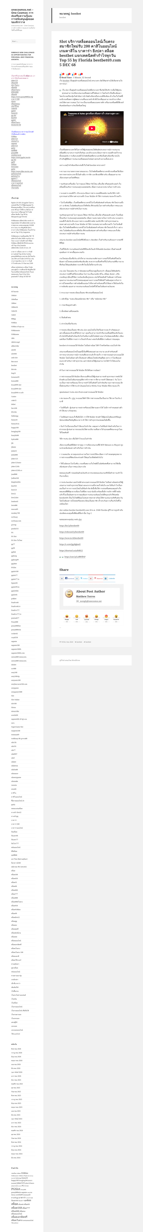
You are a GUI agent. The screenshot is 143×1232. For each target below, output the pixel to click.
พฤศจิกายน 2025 (17, 1084)
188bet (13, 303)
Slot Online (15, 700)
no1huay (14, 517)
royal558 (14, 637)
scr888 (13, 668)
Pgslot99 (14, 583)
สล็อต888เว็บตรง (17, 902)
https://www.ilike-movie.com (22, 171)
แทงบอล (14, 1026)
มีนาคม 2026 (15, 1068)
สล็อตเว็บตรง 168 (17, 952)
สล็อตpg (14, 921)
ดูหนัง (13, 148)
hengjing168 (15, 431)
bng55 (13, 373)
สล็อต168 (14, 83)
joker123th (15, 466)
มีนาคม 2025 (15, 1115)
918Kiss (14, 323)
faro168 (14, 408)
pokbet (13, 599)
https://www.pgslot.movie (20, 157)
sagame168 (15, 645)
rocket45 (14, 634)
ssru (12, 723)
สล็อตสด (14, 937)
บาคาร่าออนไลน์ (17, 183)
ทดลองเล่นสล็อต (16, 808)
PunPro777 (15, 610)
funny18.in (15, 424)
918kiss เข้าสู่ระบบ (17, 326)
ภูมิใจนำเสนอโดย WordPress (69, 660)
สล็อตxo (14, 925)
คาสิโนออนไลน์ (16, 797)
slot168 (14, 703)
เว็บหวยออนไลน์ (16, 1007)
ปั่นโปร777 (15, 843)
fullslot (13, 164)
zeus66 (13, 789)
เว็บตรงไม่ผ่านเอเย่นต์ (18, 995)
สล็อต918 (14, 906)
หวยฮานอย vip (16, 976)
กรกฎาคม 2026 (16, 1053)
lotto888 (14, 505)
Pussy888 (14, 622)
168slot (14, 295)
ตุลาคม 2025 (15, 1088)
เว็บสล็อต (14, 1003)
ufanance (14, 773)
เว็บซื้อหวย (14, 991)
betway (31, 1176)
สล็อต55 (14, 882)
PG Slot (14, 536)
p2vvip (13, 525)
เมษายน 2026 (16, 1064)
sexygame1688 (16, 692)
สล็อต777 (14, 894)
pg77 (13, 544)
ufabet (13, 762)
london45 (14, 501)
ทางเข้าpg (14, 816)
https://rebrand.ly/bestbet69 (71, 532)
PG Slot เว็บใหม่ (16, 540)
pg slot (13, 115)
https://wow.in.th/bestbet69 (71, 538)
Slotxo (13, 707)
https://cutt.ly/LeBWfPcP (74, 556)
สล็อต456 (14, 878)
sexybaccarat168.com (19, 684)
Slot (12, 696)
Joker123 (14, 459)
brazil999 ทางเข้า (17, 393)
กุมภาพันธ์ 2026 (16, 1072)
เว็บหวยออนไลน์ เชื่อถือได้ (20, 1011)
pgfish (13, 552)
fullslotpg (14, 416)
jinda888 (14, 455)
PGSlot (13, 567)
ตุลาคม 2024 (15, 1134)
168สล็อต (14, 299)
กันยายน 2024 (16, 1138)
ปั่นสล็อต (14, 832)
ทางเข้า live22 (16, 812)
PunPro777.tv (16, 614)
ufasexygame (16, 777)
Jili (12, 443)
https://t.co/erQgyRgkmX (70, 544)
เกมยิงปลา (14, 979)
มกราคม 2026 (16, 1076)
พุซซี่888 (14, 150)
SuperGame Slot (17, 727)
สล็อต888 (14, 898)
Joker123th (14, 1186)
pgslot (13, 111)
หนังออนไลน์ (15, 972)
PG (12, 532)
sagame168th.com (18, 653)
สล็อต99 (14, 87)
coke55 (13, 400)
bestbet (14, 365)
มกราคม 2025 (16, 1123)
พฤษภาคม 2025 (16, 1107)
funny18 (14, 113)
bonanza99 (15, 377)
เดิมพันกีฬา (15, 987)
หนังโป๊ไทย (15, 106)
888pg (13, 319)
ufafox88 (14, 770)
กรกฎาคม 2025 (16, 1099)
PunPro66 (15, 602)
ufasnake (14, 781)
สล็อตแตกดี (15, 956)
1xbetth (14, 108)
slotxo (13, 101)
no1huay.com (16, 521)
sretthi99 (14, 715)
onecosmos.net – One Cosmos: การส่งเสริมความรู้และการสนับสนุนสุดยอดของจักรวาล (22, 16)
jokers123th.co (16, 470)
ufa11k (13, 742)
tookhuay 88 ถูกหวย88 (19, 738)
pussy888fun (16, 626)
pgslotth (14, 595)
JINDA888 (14, 92)
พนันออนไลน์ (15, 847)
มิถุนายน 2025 (16, 1103)
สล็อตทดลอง (15, 104)
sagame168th (16, 649)
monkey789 (15, 513)
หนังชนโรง (15, 141)
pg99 (13, 162)
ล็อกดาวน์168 (16, 863)
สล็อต (13, 871)
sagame (14, 143)
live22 (13, 494)
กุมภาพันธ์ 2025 (16, 1119)
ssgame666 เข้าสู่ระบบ (19, 719)
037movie (14, 292)
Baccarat (14, 361)
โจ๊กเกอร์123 (15, 1034)
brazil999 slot (16, 385)
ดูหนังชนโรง (15, 176)
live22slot (14, 167)
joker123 (14, 80)
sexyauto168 (16, 680)
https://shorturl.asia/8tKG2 (71, 550)
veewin (14, 785)
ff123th (14, 412)
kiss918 (14, 118)
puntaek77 (15, 618)
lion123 (14, 490)
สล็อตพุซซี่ (14, 929)
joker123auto (16, 463)
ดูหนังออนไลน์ (16, 174)
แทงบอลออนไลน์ (17, 1030)
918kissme (15, 334)
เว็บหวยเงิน (15, 188)
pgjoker (14, 564)
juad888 (14, 474)
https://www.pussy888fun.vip (22, 97)
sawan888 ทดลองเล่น (18, 657)
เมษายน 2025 (16, 1111)
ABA (12, 338)
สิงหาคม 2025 (16, 1095)
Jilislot (13, 447)
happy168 (15, 428)
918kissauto (15, 330)
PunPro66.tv (15, 606)
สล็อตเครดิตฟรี (16, 944)
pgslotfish (14, 591)
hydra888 (14, 439)
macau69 (14, 509)
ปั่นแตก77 (14, 839)
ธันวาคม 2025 (16, 1080)
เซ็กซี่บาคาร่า (15, 983)
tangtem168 (15, 731)
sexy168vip (15, 676)
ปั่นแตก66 (14, 836)
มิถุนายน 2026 (16, 1057)
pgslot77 (14, 178)
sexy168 (14, 672)
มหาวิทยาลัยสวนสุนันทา (19, 859)
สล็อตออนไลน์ (16, 181)
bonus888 (14, 381)
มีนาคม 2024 (15, 1158)
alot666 (14, 354)
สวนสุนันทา (15, 964)
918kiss (14, 136)
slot (73, 398)
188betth (14, 307)
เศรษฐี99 (14, 1022)
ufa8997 (14, 754)
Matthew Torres (85, 596)
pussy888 (14, 153)
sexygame (15, 688)
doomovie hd (16, 125)
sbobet (13, 665)
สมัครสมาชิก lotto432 (19, 867)
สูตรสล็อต (14, 968)
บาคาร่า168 (15, 99)
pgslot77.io (15, 579)
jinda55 (14, 451)
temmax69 (15, 735)
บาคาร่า (14, 820)
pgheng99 (15, 560)
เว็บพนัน (14, 999)
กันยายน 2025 (16, 1092)
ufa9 (13, 758)
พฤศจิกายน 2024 (17, 1130)
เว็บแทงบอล (15, 1018)
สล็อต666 (14, 890)
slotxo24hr (15, 711)
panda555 (15, 529)
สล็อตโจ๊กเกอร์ (16, 960)
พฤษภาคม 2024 (16, 1154)
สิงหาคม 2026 (16, 1049)
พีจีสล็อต (14, 851)
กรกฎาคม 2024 (16, 1146)
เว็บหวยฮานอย (16, 1014)
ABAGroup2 (15, 342)
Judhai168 (15, 478)
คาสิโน (13, 793)
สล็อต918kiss (16, 909)
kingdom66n (16, 482)
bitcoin (13, 369)
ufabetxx (14, 766)
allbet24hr (15, 346)
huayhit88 (15, 435)
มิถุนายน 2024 (16, 1150)
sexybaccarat (16, 155)
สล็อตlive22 (15, 917)
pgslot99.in (15, 587)
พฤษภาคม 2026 (16, 1060)
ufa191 (13, 746)
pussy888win (16, 630)
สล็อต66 (14, 886)
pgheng (14, 556)
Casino (13, 396)
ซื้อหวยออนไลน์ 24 (17, 801)
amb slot (14, 358)
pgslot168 (14, 571)
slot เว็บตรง (15, 85)
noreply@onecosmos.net (91, 601)
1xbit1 (13, 315)
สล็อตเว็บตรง (15, 90)
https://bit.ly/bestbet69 (69, 525)
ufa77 (13, 750)
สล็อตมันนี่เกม (16, 933)
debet (13, 404)
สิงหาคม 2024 (16, 1142)
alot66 (13, 350)
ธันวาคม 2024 (16, 1127)
